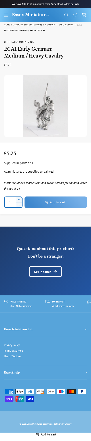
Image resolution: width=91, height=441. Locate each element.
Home (7, 24)
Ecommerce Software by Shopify (57, 423)
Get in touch (42, 272)
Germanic (50, 24)
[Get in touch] (75, 15)
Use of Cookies (12, 356)
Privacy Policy (12, 345)
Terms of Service (13, 350)
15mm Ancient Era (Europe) (27, 24)
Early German (66, 24)
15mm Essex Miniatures (19, 41)
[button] (6, 15)
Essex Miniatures (34, 423)
